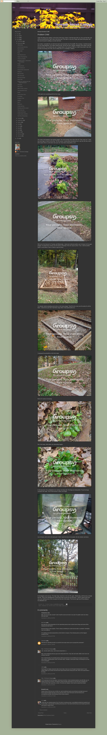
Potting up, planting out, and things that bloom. (24, 82)
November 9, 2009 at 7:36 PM (48, 644)
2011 (18, 35)
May (19, 128)
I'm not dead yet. (21, 67)
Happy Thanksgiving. (22, 56)
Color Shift (20, 79)
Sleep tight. (20, 51)
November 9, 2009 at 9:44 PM (48, 684)
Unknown (43, 640)
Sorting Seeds (21, 65)
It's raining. (20, 96)
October (20, 118)
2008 (18, 138)
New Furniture (21, 49)
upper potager (65, 605)
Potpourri (20, 71)
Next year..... (20, 104)
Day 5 (19, 102)
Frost (19, 53)
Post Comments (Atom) (49, 715)
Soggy (19, 63)
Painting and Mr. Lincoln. (23, 108)
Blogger (59, 724)
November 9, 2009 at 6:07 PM (48, 636)
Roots (19, 92)
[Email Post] (67, 604)
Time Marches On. (22, 54)
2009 (18, 39)
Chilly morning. (21, 106)
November (20, 43)
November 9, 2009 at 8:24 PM (48, 662)
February (20, 134)
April (19, 130)
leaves (54, 605)
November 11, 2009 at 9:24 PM (48, 707)
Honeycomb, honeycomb (23, 69)
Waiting (19, 100)
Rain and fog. (21, 73)
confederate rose (44, 605)
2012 (18, 33)
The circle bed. (21, 75)
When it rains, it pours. (23, 88)
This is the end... (21, 110)
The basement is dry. (22, 90)
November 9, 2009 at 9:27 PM (48, 673)
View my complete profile (20, 155)
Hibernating (20, 45)
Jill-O (42, 667)
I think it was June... (22, 94)
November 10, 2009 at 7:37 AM (48, 696)
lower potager (59, 605)
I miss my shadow (22, 58)
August (19, 122)
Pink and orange (21, 77)
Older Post (89, 713)
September (20, 120)
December (20, 41)
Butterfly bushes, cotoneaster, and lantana (24, 61)
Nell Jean (43, 622)
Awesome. (20, 84)
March (19, 132)
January (20, 136)
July (19, 124)
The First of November (23, 116)
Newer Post (40, 713)
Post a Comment (43, 710)
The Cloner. (20, 86)
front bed (50, 605)
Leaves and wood (22, 112)
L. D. (42, 700)
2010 (18, 37)
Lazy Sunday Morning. (23, 47)
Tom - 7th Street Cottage (47, 649)
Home (65, 713)
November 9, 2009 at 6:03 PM (48, 618)
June (19, 126)
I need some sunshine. (23, 114)
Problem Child (21, 98)
